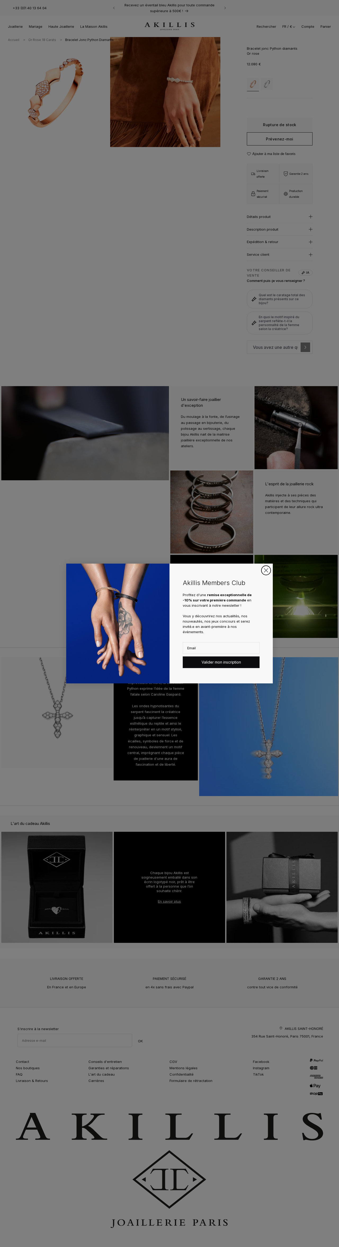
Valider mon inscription (221, 662)
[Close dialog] (266, 570)
